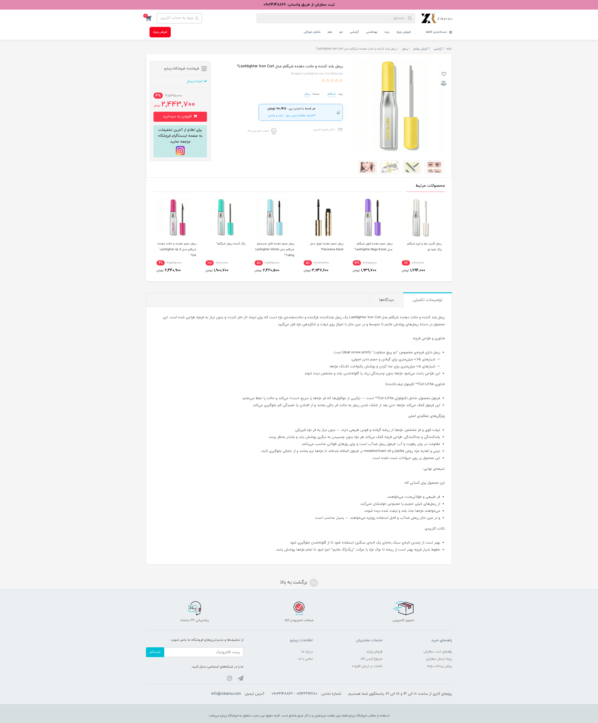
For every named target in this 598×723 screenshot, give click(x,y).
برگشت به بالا (294, 582)
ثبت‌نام (155, 652)
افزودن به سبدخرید (178, 116)
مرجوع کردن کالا (371, 659)
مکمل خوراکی (312, 32)
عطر (329, 32)
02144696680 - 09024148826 (294, 693)
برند (386, 32)
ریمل (307, 94)
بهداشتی (371, 32)
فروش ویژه (403, 32)
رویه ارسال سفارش (439, 659)
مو (341, 32)
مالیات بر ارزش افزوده (367, 666)
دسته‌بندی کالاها (437, 32)
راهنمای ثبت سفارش (438, 651)
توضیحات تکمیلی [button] (427, 300)
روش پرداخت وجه (439, 666)
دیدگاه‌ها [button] (386, 300)
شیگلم (331, 94)
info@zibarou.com (226, 693)
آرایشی (354, 32)
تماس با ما (306, 659)
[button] (151, 18)
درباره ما (307, 651)
